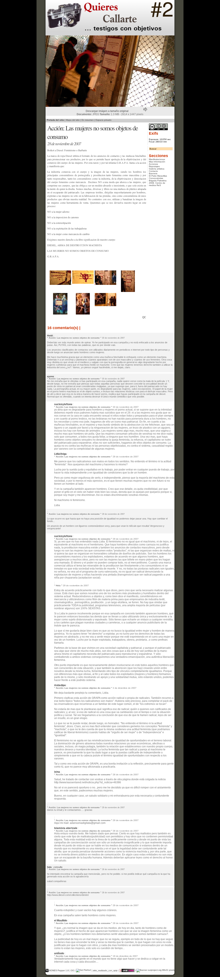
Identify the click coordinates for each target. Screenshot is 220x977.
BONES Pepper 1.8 (59, 970)
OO (72, 970)
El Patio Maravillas (158, 176)
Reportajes (154, 166)
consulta (57, 867)
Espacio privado (104, 120)
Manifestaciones (157, 159)
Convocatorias (156, 178)
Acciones (153, 164)
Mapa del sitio (73, 120)
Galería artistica (156, 169)
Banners (153, 173)
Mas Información (157, 161)
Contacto (153, 171)
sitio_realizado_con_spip (105, 970)
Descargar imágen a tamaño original (107, 111)
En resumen (88, 120)
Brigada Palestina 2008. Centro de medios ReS (158, 182)
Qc (144, 317)
